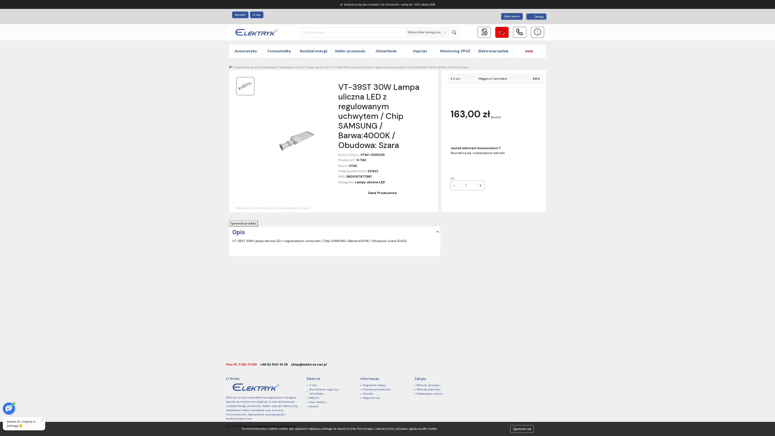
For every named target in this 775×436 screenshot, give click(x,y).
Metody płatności (429, 389)
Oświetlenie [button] (386, 51)
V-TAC (361, 160)
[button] (529, 51)
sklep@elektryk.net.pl (309, 364)
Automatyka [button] (246, 51)
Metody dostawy (428, 385)
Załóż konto (512, 16)
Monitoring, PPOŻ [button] (455, 51)
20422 (373, 171)
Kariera (313, 406)
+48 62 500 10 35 (274, 364)
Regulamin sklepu (374, 385)
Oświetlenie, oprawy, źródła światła (255, 67)
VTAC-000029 (372, 155)
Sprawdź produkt (243, 223)
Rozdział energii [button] (313, 51)
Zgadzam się (522, 429)
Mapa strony (371, 398)
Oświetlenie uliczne (291, 67)
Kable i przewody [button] (350, 51)
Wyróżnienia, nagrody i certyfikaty (324, 391)
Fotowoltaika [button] (279, 51)
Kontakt (240, 15)
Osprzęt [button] (419, 51)
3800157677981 (359, 176)
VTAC (353, 166)
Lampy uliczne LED (318, 67)
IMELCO (314, 398)
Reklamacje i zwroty (430, 393)
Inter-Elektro (317, 402)
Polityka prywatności (377, 389)
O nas (257, 15)
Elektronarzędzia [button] (493, 51)
